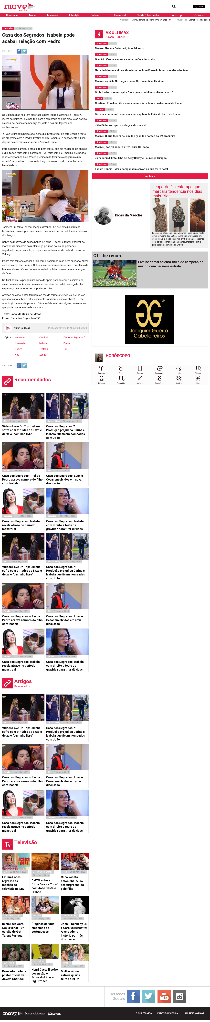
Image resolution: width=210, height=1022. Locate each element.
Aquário (179, 383)
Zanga (42, 354)
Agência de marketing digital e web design (54, 1013)
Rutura (18, 349)
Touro (121, 373)
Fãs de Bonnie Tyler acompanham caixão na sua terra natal (131, 169)
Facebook (19, 51)
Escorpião (121, 383)
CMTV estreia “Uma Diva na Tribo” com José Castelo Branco (45, 886)
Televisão (52, 15)
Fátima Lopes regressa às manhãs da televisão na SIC (13, 882)
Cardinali (43, 337)
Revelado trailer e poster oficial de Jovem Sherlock (14, 975)
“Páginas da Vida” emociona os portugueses (44, 927)
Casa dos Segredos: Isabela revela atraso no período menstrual (21, 525)
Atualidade (12, 15)
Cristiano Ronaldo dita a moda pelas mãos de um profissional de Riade (138, 103)
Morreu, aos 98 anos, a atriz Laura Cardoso (122, 147)
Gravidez (8, 516)
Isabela (43, 343)
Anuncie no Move (194, 1013)
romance (67, 963)
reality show (38, 961)
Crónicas (199, 15)
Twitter (24, 51)
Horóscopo (176, 15)
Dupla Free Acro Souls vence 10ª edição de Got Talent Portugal (13, 929)
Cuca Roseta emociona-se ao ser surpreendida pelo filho (72, 882)
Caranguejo (159, 373)
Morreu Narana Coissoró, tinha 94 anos (110, 20)
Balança (101, 383)
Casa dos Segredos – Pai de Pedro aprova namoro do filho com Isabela (22, 479)
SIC (5, 872)
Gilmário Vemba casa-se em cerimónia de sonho (172, 20)
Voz (17, 354)
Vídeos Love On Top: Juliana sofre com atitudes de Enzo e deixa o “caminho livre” (22, 430)
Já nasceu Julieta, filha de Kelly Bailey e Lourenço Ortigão (131, 158)
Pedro (66, 343)
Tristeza (43, 349)
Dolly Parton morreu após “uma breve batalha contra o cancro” (134, 92)
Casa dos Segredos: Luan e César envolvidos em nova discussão (64, 479)
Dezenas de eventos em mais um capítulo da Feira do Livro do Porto (137, 114)
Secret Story (54, 421)
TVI (65, 349)
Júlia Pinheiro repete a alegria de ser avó (121, 125)
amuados (20, 337)
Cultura (95, 15)
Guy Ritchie (9, 963)
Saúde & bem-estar (148, 15)
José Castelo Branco (42, 872)
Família (7, 470)
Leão (178, 373)
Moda (32, 15)
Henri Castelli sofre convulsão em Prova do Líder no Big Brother (45, 975)
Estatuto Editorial (168, 1013)
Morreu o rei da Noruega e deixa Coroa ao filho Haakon (129, 81)
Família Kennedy (70, 915)
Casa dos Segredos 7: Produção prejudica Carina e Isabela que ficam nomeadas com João (65, 432)
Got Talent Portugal (12, 915)
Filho (65, 872)
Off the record (118, 15)
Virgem (198, 373)
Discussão (20, 343)
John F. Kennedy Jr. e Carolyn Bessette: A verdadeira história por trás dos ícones (74, 931)
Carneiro (101, 373)
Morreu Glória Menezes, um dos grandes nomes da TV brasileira (135, 136)
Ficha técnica (144, 1013)
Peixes (198, 383)
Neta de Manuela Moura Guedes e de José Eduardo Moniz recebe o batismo (142, 70)
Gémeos (140, 373)
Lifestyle (74, 15)
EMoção (37, 915)
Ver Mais (150, 176)
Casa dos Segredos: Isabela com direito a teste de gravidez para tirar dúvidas (65, 525)
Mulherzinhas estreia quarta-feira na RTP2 (71, 975)
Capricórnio (159, 383)
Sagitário (140, 383)
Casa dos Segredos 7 (74, 337)
